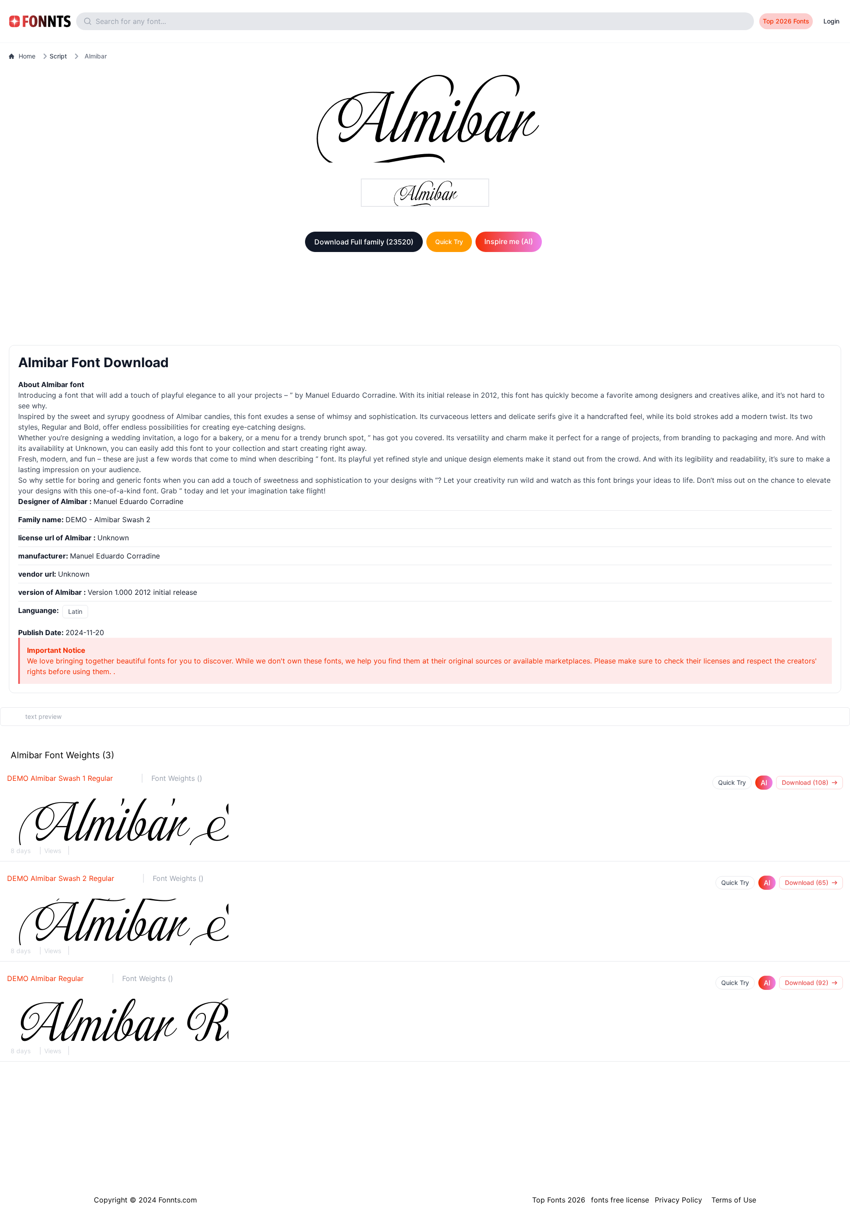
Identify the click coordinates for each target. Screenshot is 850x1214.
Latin (75, 611)
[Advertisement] (425, 300)
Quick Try (449, 241)
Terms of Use (733, 1199)
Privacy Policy (678, 1199)
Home (27, 56)
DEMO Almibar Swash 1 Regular (60, 778)
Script (58, 56)
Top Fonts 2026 (558, 1199)
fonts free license (620, 1199)
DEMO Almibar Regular (45, 978)
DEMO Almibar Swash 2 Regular (60, 878)
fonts (152, 480)
